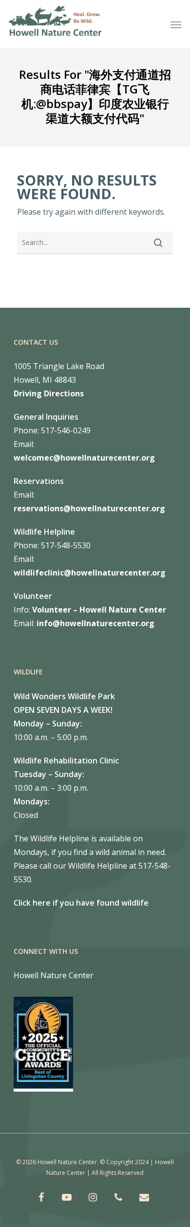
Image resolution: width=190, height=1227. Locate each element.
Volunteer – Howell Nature (84, 609)
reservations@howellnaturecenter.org (89, 508)
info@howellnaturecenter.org (95, 623)
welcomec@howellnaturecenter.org (84, 457)
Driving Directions (49, 393)
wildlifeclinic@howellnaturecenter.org (90, 572)
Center (151, 609)
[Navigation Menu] (176, 24)
